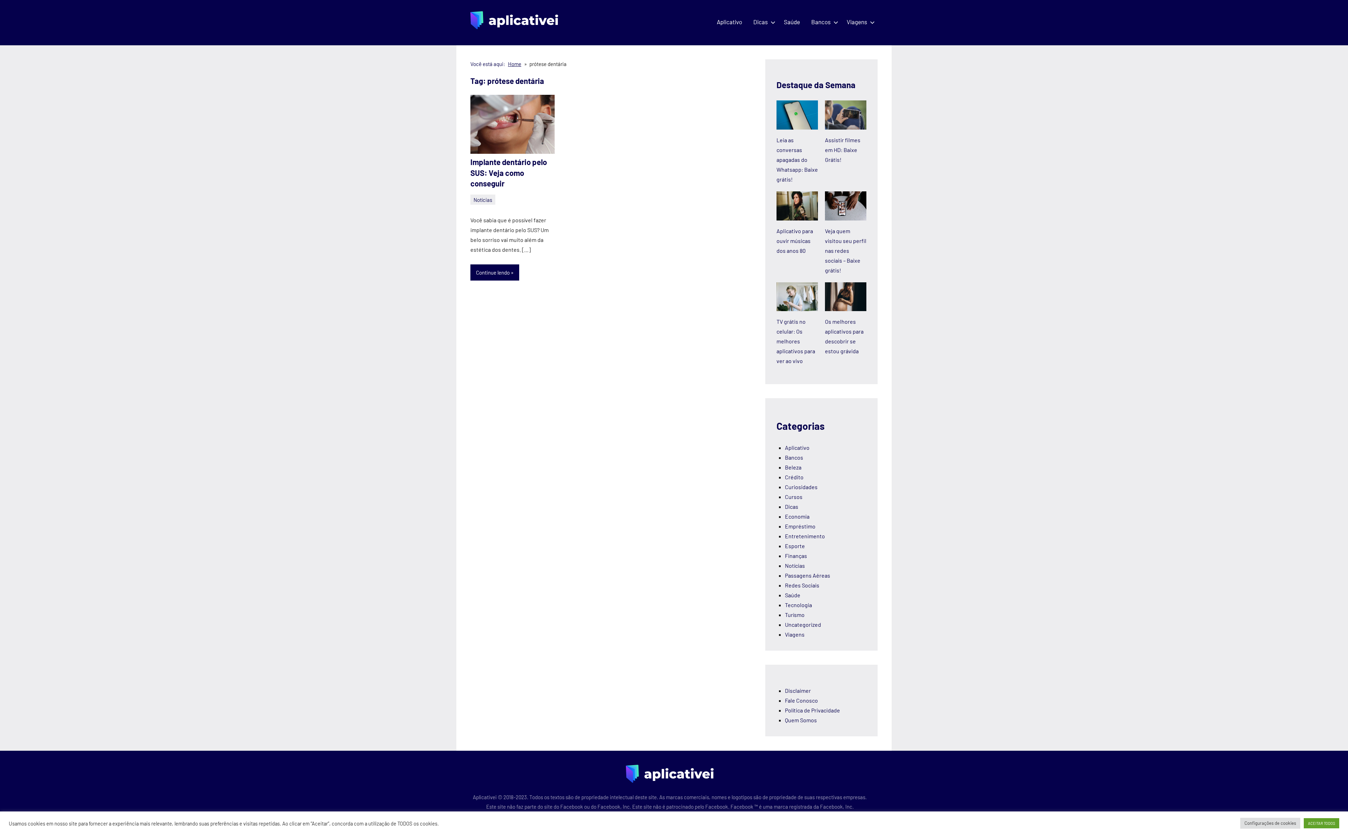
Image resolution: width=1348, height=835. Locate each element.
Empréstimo (800, 526)
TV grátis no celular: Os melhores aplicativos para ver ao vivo (796, 341)
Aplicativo (729, 21)
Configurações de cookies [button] (1270, 823)
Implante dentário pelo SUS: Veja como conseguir (508, 172)
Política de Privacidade (812, 710)
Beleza (793, 467)
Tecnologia (798, 604)
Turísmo (795, 614)
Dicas (760, 21)
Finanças (796, 555)
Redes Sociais (802, 585)
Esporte (795, 546)
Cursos (793, 496)
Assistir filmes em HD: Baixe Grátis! (842, 150)
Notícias (483, 200)
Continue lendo (493, 272)
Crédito (794, 477)
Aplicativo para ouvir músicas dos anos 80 (795, 241)
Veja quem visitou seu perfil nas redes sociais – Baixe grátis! (845, 251)
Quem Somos (801, 720)
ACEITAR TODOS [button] (1321, 823)
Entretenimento (805, 536)
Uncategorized (803, 624)
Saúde (792, 21)
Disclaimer (798, 690)
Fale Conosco (801, 700)
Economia (797, 516)
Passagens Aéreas (807, 575)
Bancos (821, 21)
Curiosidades (801, 487)
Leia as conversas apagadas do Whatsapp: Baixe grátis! (797, 160)
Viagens (857, 21)
